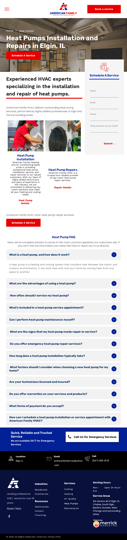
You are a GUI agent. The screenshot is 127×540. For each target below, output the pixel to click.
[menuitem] (48, 490)
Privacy (10, 508)
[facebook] (9, 516)
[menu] (7, 9)
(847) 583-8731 (100, 460)
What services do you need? (104, 126)
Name (93, 91)
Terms (18, 508)
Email (92, 102)
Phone (93, 114)
